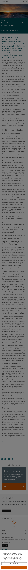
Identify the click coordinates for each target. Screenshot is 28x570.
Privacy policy (14, 561)
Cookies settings (14, 563)
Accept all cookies (14, 567)
